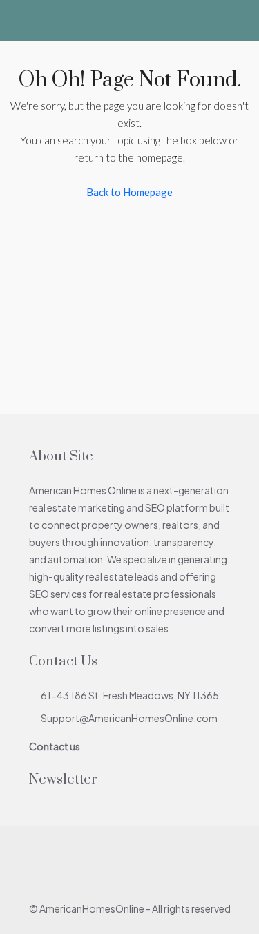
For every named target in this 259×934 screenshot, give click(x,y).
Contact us (54, 746)
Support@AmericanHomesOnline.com (129, 718)
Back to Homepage (129, 192)
